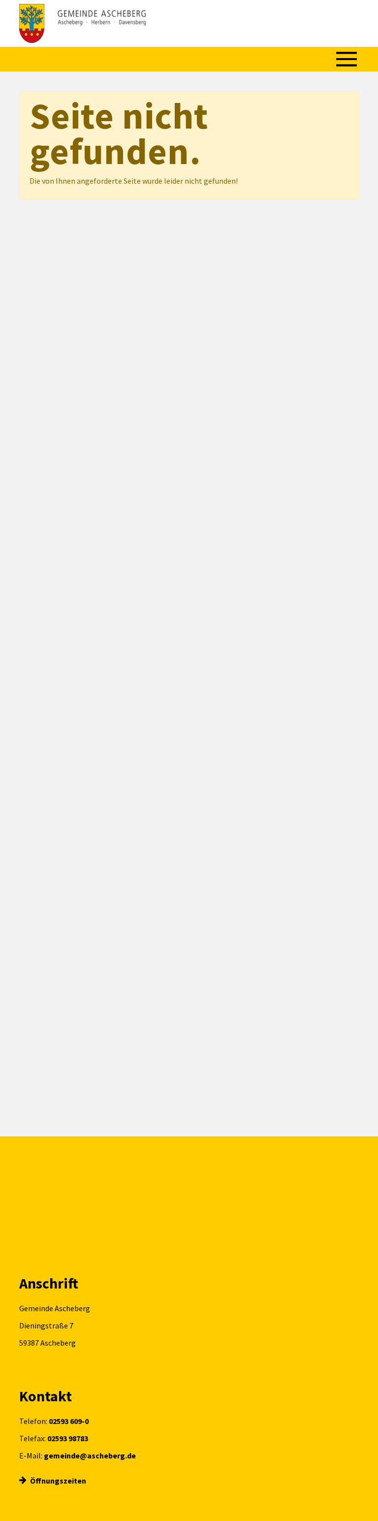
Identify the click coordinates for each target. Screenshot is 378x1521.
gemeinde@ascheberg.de (90, 1455)
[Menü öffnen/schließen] (346, 59)
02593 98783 (67, 1438)
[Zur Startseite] (82, 23)
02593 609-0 (69, 1421)
